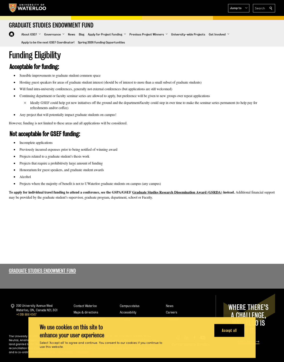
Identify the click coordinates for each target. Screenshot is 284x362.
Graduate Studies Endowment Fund (42, 271)
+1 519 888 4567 (26, 314)
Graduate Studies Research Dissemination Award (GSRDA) (177, 192)
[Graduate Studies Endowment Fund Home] (11, 34)
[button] (238, 8)
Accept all (229, 330)
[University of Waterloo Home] (28, 8)
